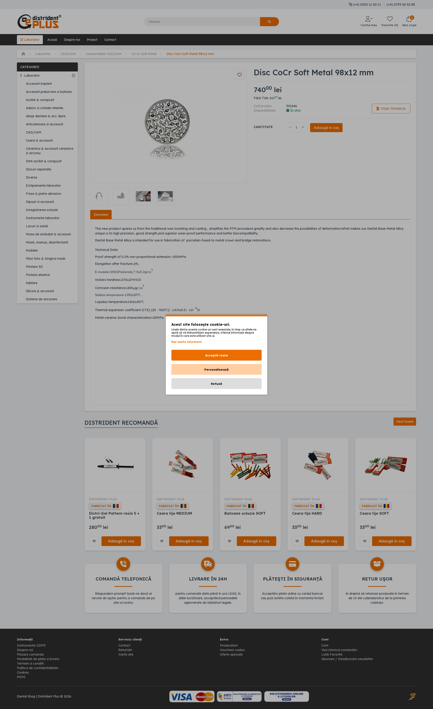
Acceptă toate (216, 355)
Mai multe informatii (186, 341)
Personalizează (216, 369)
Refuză (216, 383)
